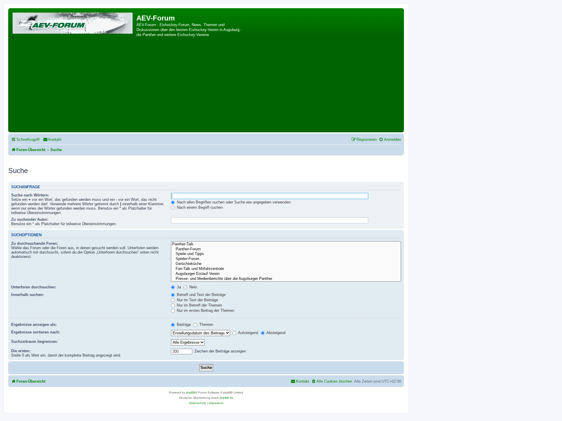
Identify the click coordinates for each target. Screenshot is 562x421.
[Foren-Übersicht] (73, 22)
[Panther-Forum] (286, 249)
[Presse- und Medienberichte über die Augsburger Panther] (286, 278)
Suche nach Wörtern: (30, 195)
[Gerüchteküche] (286, 263)
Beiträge (183, 324)
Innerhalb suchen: (27, 294)
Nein (192, 287)
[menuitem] (52, 139)
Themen (205, 324)
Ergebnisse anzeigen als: (34, 324)
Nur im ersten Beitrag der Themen (205, 310)
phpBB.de (226, 397)
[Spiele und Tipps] (286, 253)
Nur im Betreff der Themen (199, 305)
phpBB (190, 392)
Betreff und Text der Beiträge (201, 294)
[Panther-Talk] (286, 244)
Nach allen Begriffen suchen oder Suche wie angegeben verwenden (233, 202)
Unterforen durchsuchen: (33, 287)
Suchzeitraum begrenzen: (34, 341)
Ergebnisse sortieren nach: (35, 332)
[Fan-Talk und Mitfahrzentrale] (286, 268)
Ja (178, 287)
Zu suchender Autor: (29, 219)
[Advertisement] (206, 87)
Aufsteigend (247, 333)
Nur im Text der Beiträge (197, 300)
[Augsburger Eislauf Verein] (286, 273)
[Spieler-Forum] (286, 258)
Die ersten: (20, 351)
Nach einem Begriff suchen (199, 207)
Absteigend (275, 333)
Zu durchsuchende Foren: (34, 243)
